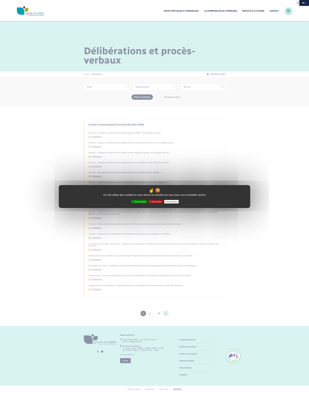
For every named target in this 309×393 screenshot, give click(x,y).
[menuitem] (181, 11)
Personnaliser (171, 202)
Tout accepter (140, 202)
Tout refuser (156, 202)
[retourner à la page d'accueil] (30, 11)
